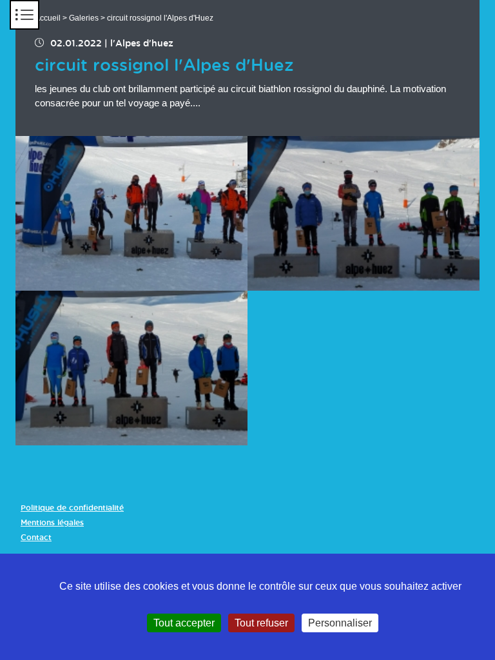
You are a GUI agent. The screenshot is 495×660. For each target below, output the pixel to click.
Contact (36, 537)
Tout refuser (261, 622)
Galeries (84, 18)
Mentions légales (52, 523)
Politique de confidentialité (72, 508)
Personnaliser (340, 622)
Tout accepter (184, 622)
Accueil (48, 18)
